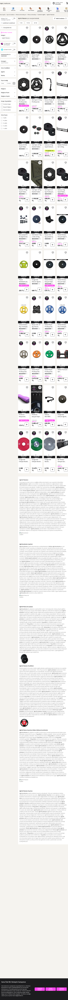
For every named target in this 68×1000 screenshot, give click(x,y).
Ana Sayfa (2, 14)
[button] (61, 50)
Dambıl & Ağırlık (41, 14)
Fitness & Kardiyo (32, 14)
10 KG (28, 23)
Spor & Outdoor (11, 14)
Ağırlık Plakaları (50, 14)
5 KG (21, 23)
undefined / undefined (9, 23)
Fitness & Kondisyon (21, 14)
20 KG (35, 23)
